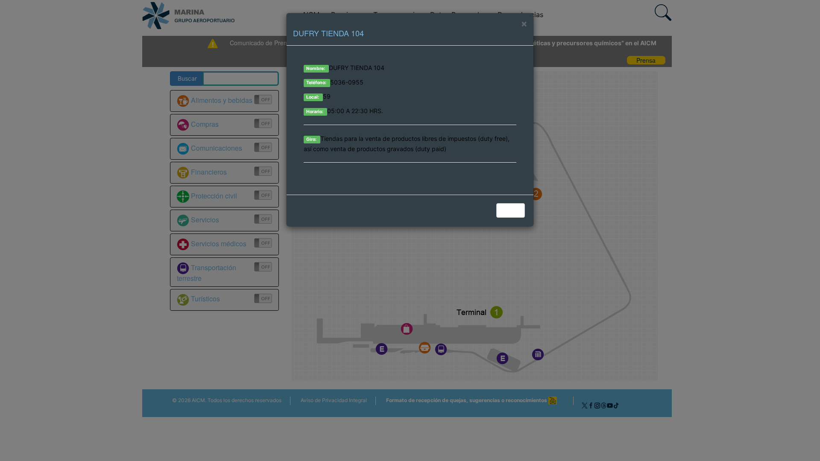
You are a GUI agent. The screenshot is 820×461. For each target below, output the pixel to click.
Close (511, 210)
